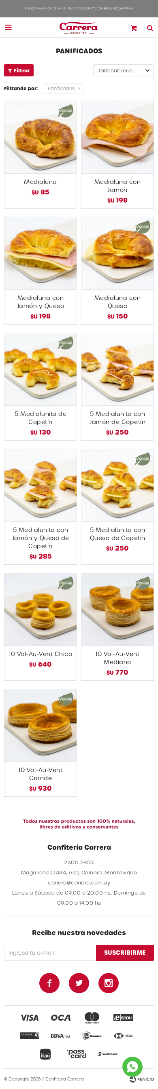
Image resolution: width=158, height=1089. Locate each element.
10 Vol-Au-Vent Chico (40, 653)
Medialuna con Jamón (117, 185)
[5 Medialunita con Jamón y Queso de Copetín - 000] (40, 485)
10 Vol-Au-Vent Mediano (117, 657)
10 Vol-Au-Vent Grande (40, 773)
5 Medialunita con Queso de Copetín (117, 533)
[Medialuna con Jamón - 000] (117, 137)
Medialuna (40, 181)
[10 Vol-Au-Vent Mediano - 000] (117, 609)
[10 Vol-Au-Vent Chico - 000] (40, 609)
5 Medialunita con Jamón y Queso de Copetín (40, 537)
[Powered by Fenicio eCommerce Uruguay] (142, 1079)
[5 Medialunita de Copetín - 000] (40, 369)
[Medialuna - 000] (40, 137)
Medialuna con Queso (117, 301)
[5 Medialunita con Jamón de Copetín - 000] (117, 369)
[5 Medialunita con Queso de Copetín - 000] (117, 485)
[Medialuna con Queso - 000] (117, 253)
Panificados (61, 88)
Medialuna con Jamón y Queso (40, 301)
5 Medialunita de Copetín (40, 417)
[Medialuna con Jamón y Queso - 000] (40, 253)
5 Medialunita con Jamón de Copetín (117, 417)
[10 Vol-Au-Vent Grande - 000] (40, 725)
